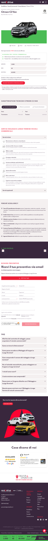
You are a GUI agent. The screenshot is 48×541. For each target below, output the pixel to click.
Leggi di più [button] (22, 465)
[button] (24, 137)
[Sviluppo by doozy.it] (45, 533)
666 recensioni (12, 461)
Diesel (21, 45)
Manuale (13, 45)
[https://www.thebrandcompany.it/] (33, 533)
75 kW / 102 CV (35, 45)
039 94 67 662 (4, 503)
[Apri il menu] (46, 2)
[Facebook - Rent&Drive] (38, 519)
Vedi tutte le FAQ (8, 403)
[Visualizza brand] (45, 11)
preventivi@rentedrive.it (7, 507)
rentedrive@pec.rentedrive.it (27, 528)
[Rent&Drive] (6, 490)
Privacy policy (13, 318)
